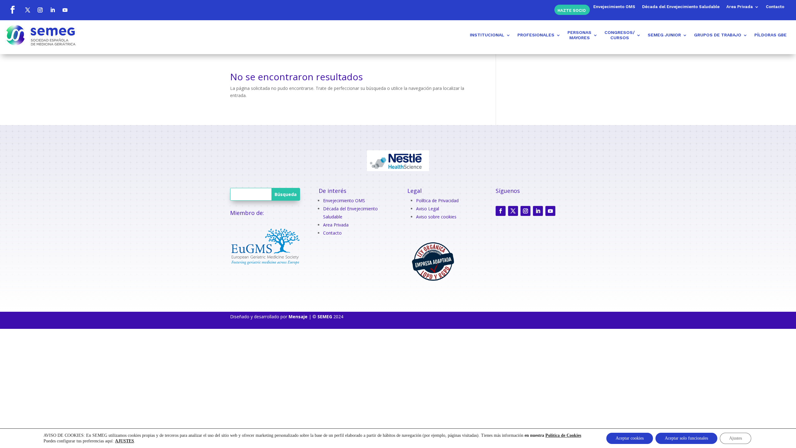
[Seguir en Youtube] (65, 10)
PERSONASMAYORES (579, 35)
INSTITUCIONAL (487, 34)
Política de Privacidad (437, 200)
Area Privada (739, 7)
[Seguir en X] (28, 10)
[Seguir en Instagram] (40, 10)
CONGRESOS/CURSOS (619, 35)
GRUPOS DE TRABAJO (717, 34)
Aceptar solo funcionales (686, 438)
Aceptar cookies (630, 438)
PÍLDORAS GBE (770, 34)
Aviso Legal (427, 209)
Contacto (775, 7)
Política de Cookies (563, 435)
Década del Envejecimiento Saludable (681, 7)
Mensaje (298, 317)
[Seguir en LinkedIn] (53, 10)
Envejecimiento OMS (614, 7)
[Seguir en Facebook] (12, 10)
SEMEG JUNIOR (664, 34)
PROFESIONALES (535, 34)
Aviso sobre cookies (436, 217)
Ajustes (735, 438)
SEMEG (324, 317)
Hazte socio (572, 10)
